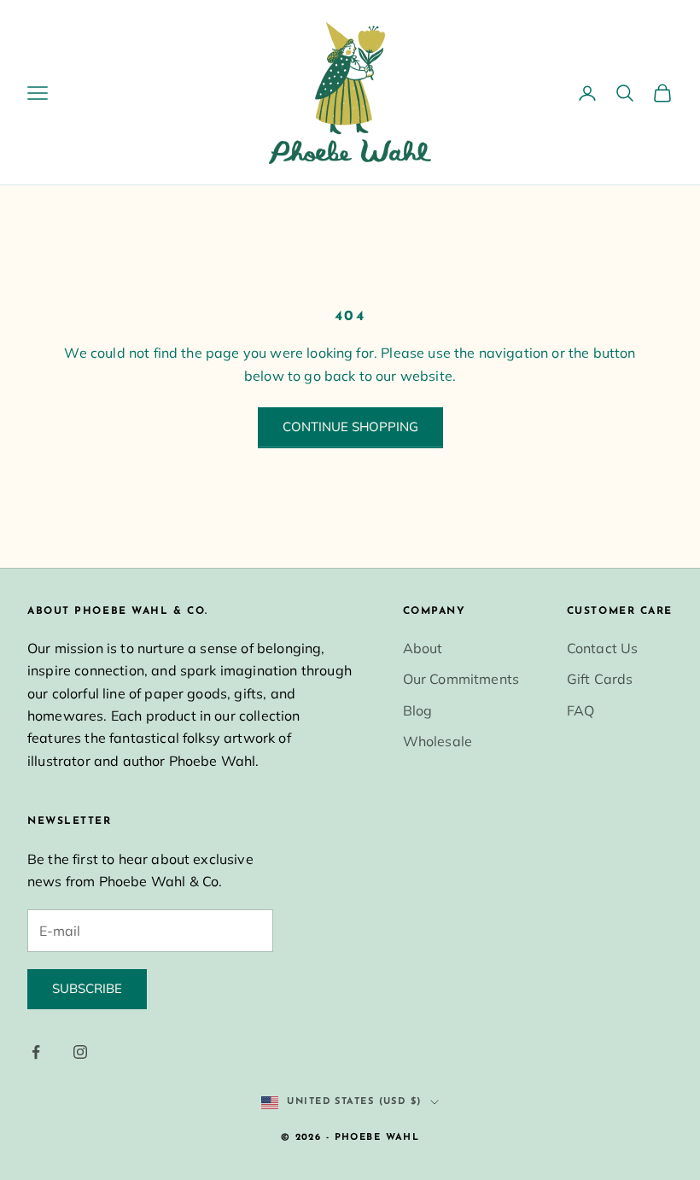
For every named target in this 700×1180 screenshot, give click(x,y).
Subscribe (87, 988)
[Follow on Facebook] (35, 1051)
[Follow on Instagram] (80, 1051)
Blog (418, 710)
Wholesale (437, 741)
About (423, 648)
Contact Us (603, 648)
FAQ (580, 710)
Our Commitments (461, 678)
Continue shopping (350, 426)
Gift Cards (600, 678)
